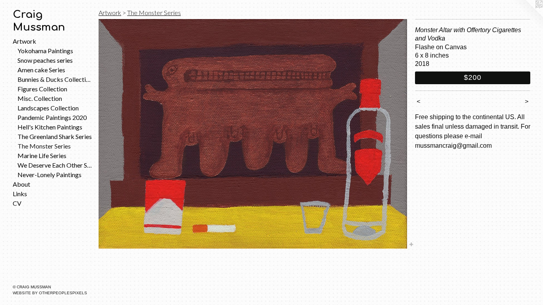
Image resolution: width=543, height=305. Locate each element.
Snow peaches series (45, 60)
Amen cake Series (41, 69)
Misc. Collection (39, 98)
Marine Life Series (41, 155)
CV (17, 203)
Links (20, 193)
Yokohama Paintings (45, 50)
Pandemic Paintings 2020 (52, 117)
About (21, 184)
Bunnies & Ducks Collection (54, 79)
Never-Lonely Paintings (49, 174)
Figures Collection (42, 89)
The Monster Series (44, 146)
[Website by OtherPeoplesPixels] (527, 16)
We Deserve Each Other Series (54, 165)
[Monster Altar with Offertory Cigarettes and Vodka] (253, 134)
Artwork (24, 41)
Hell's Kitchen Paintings (49, 127)
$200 (472, 77)
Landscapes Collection (48, 108)
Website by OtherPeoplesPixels (50, 293)
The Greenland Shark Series (54, 136)
